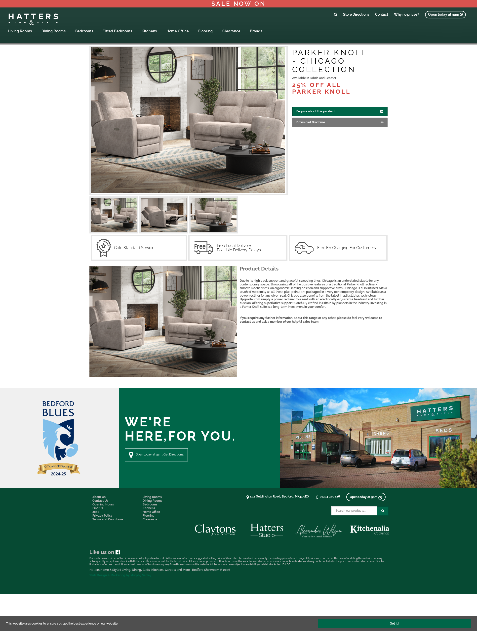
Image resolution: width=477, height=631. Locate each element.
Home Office (177, 31)
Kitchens (149, 31)
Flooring (205, 31)
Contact (381, 14)
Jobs (95, 512)
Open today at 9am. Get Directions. (160, 454)
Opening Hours (103, 504)
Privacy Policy (102, 515)
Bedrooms (84, 31)
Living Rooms (20, 31)
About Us (99, 497)
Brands (256, 31)
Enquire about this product (315, 111)
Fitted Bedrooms (117, 31)
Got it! (394, 623)
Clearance (231, 31)
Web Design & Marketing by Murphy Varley (120, 575)
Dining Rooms (53, 31)
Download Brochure (310, 122)
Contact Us (100, 500)
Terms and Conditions (107, 519)
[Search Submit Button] (383, 511)
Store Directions (356, 14)
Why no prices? (406, 14)
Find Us (97, 508)
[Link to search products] (335, 14)
